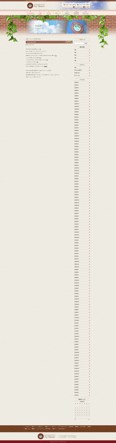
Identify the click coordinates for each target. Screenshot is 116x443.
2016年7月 (76, 339)
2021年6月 (76, 248)
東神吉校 (76, 426)
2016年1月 (76, 349)
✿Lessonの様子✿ (78, 70)
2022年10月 (76, 205)
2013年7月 (76, 381)
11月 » (89, 419)
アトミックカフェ (40, 428)
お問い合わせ (76, 12)
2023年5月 (76, 186)
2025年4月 (76, 125)
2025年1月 (76, 133)
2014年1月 (76, 365)
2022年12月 (76, 200)
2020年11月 (76, 264)
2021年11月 (76, 234)
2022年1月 (76, 229)
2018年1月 (76, 314)
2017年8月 (76, 325)
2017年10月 (76, 320)
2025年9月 (76, 111)
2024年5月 (76, 154)
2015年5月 (76, 357)
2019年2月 (76, 296)
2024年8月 (76, 146)
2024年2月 (76, 162)
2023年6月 (76, 184)
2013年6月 (76, 384)
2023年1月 (76, 197)
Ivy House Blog (61, 428)
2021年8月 (76, 242)
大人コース (54, 426)
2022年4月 (76, 221)
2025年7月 (76, 117)
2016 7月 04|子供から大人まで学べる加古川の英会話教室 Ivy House (36, 0)
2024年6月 (76, 151)
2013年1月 (76, 395)
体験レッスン (58, 12)
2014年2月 (76, 363)
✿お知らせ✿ (76, 72)
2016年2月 (76, 347)
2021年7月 (76, 245)
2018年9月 (76, 306)
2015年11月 (76, 355)
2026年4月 (76, 93)
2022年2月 (76, 226)
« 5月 (75, 419)
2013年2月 (76, 392)
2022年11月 (76, 202)
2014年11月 (76, 360)
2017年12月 (76, 317)
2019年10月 (76, 285)
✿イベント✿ (76, 75)
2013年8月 (76, 379)
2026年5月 (76, 90)
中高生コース (47, 426)
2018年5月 (76, 312)
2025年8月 (76, 114)
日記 (75, 49)
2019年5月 (76, 293)
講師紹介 (67, 12)
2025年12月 (76, 103)
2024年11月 (76, 138)
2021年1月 (76, 258)
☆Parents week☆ (31, 42)
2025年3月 (76, 127)
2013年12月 (76, 368)
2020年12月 (76, 261)
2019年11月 (76, 282)
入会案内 (88, 426)
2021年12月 (76, 232)
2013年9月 (76, 376)
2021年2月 (76, 256)
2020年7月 (76, 274)
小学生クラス (40, 426)
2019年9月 (76, 288)
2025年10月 (76, 109)
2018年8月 (76, 309)
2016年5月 (76, 341)
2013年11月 (76, 371)
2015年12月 (76, 352)
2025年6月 (76, 119)
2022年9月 (76, 208)
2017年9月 (76, 323)
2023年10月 (76, 173)
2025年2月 (76, 130)
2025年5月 (76, 122)
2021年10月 (76, 237)
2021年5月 (76, 250)
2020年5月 (76, 277)
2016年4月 (76, 344)
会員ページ (54, 428)
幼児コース (34, 426)
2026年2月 (76, 98)
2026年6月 (76, 87)
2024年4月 (76, 157)
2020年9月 (76, 269)
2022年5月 (76, 218)
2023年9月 (76, 175)
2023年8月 (76, 178)
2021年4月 (76, 253)
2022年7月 (76, 213)
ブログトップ (82, 39)
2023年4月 (76, 189)
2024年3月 (76, 159)
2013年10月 (76, 373)
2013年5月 (76, 387)
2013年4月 (76, 389)
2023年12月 (76, 167)
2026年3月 (76, 95)
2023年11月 (76, 170)
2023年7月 (76, 181)
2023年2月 (76, 194)
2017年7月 (76, 328)
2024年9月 (76, 143)
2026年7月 (76, 85)
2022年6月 (76, 216)
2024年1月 (76, 165)
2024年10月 (76, 141)
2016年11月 (76, 336)
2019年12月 (76, 280)
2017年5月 (76, 331)
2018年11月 (76, 301)
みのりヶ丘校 (82, 426)
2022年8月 (76, 210)
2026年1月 (76, 101)
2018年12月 (76, 298)
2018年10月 (76, 304)
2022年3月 (76, 224)
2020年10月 (76, 266)
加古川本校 (71, 426)
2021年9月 (76, 240)
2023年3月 (76, 192)
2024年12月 (76, 135)
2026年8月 (76, 82)
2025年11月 (76, 106)
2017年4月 (76, 333)
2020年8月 (76, 272)
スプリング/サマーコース (62, 426)
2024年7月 (76, 149)
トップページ (27, 426)
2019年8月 (76, 290)
